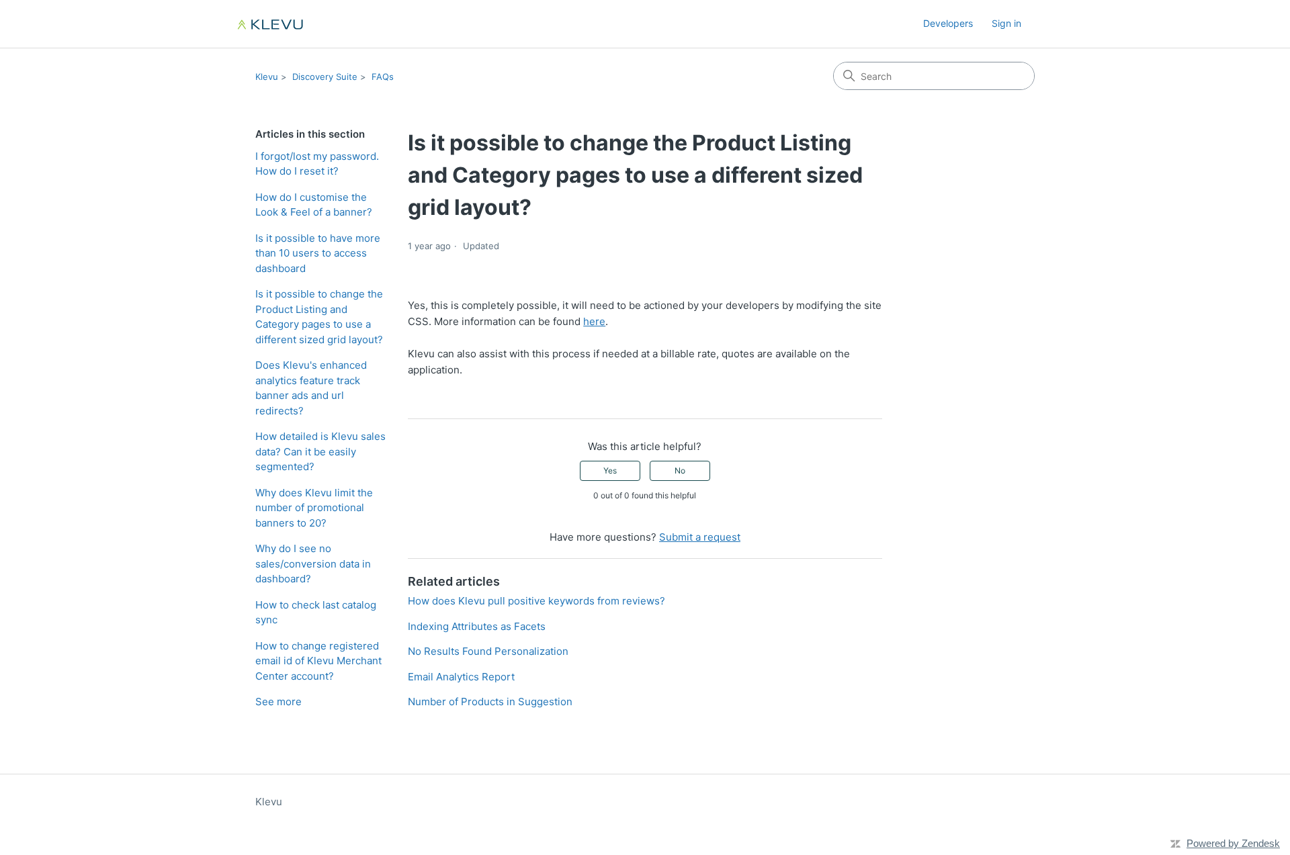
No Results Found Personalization (488, 651)
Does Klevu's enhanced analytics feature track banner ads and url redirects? (311, 388)
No (680, 470)
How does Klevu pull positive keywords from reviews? (536, 600)
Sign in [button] (1006, 23)
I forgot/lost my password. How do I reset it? (317, 164)
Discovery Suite (324, 76)
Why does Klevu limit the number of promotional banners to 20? (314, 507)
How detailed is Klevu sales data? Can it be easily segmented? (320, 451)
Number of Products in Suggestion (490, 701)
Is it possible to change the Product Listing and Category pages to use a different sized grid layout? (319, 316)
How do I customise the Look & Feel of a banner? (313, 205)
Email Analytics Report (461, 676)
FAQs (383, 76)
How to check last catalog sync (315, 612)
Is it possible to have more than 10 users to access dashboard (317, 253)
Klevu (266, 76)
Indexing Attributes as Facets (477, 626)
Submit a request (699, 537)
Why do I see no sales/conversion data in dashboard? (313, 563)
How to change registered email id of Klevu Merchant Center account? (318, 660)
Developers (948, 23)
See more (278, 701)
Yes (610, 470)
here (594, 321)
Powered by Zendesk (1233, 843)
